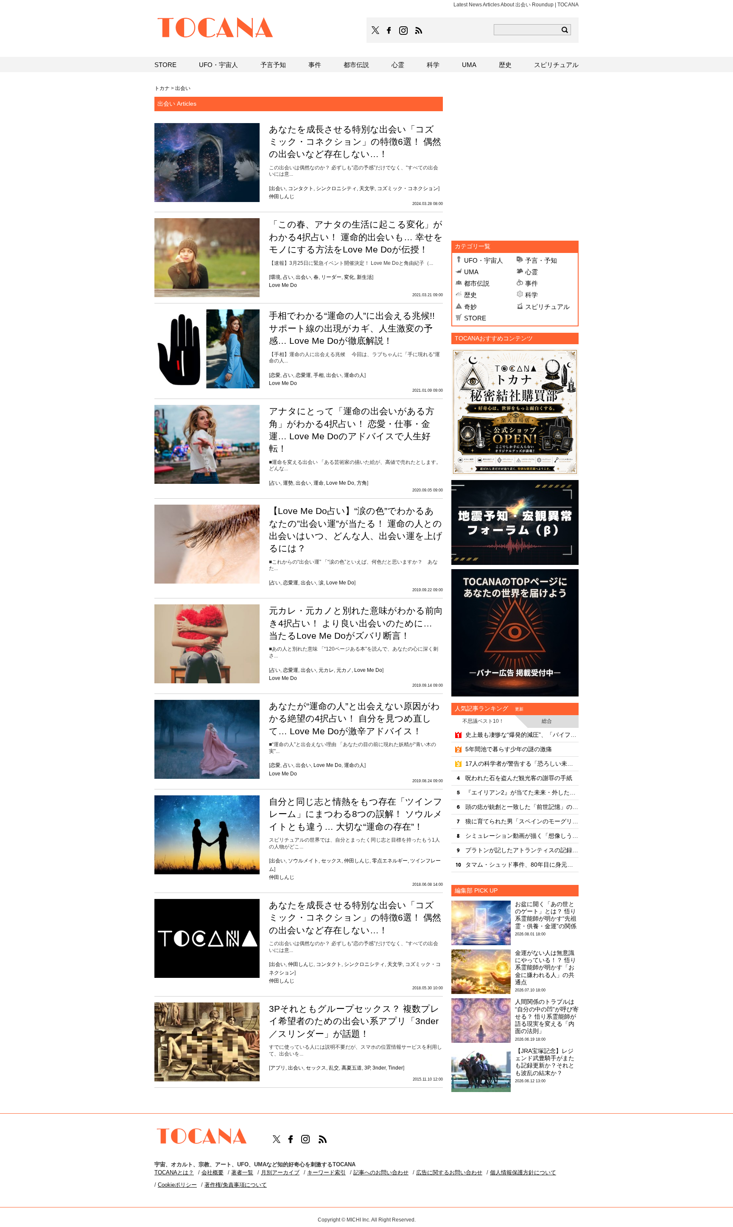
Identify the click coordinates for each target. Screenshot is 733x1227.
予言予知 (273, 64)
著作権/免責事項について (235, 1185)
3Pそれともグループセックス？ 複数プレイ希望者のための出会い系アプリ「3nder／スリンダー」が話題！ (354, 1021)
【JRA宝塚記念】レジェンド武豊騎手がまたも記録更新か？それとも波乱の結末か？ (544, 1061)
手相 (318, 375)
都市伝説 (477, 283)
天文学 (367, 188)
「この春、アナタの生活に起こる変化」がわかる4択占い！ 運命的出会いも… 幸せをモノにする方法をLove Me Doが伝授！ (356, 236)
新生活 (364, 277)
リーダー (331, 277)
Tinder (395, 1068)
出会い (277, 188)
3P (367, 1068)
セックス (331, 861)
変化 (349, 277)
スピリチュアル (547, 306)
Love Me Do (283, 285)
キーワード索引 (326, 1172)
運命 (318, 483)
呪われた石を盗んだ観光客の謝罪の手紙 (518, 778)
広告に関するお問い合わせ (449, 1172)
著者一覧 (242, 1172)
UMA (471, 271)
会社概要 (212, 1172)
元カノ (344, 670)
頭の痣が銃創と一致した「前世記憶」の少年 (522, 806)
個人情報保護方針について (523, 1172)
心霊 (531, 271)
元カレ (326, 670)
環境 (275, 277)
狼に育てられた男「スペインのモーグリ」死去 (522, 821)
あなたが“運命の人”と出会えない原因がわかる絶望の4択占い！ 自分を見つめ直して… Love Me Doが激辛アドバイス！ (354, 718)
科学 (531, 294)
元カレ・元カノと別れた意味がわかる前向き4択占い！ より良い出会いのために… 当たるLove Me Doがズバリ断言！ (356, 623)
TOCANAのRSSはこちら (418, 30)
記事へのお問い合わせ (380, 1172)
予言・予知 (541, 260)
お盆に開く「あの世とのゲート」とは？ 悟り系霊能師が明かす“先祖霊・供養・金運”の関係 (545, 915)
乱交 (334, 1068)
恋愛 (275, 375)
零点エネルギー (390, 861)
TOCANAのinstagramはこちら (403, 30)
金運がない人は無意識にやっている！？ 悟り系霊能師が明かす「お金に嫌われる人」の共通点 (545, 967)
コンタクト (300, 188)
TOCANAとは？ (174, 1172)
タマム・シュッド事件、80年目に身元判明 (522, 864)
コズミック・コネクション (407, 188)
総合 (547, 721)
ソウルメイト (303, 861)
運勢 (288, 483)
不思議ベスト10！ (483, 721)
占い (288, 277)
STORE (475, 318)
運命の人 (354, 375)
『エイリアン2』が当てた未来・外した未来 (522, 792)
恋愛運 (303, 375)
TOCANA (215, 29)
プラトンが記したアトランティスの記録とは (522, 850)
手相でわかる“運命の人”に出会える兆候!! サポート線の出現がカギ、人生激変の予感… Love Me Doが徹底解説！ (352, 328)
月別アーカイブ (280, 1172)
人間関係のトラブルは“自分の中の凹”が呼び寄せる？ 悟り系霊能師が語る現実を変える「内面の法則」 (547, 1016)
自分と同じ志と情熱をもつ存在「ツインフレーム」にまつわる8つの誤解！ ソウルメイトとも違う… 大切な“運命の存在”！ (355, 814)
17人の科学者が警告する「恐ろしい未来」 (522, 763)
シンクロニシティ (336, 188)
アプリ (277, 1068)
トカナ (162, 88)
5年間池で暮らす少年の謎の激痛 (508, 749)
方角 (362, 483)
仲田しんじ (281, 196)
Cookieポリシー (177, 1185)
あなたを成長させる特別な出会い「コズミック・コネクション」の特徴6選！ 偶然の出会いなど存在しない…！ (355, 141)
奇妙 (470, 306)
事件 (531, 283)
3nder (379, 1068)
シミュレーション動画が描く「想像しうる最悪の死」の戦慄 (522, 835)
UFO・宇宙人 (483, 260)
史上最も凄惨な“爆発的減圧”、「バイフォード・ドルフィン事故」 (522, 734)
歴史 (470, 294)
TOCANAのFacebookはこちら (389, 30)
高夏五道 (351, 1068)
